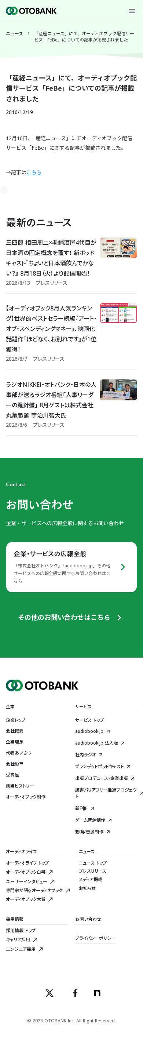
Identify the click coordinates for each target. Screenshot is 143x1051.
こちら (34, 172)
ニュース (14, 34)
